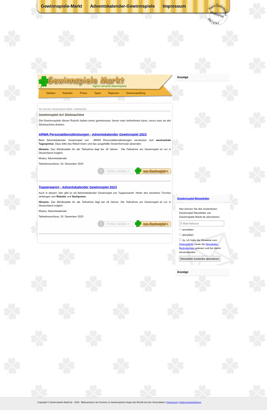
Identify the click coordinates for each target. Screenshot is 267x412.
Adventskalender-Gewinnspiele (122, 6)
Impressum (174, 6)
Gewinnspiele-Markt (61, 6)
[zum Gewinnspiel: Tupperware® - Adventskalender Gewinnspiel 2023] (153, 226)
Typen (97, 93)
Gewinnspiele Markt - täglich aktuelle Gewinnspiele (105, 81)
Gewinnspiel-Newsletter (193, 198)
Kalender (68, 93)
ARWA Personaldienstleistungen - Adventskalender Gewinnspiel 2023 (93, 134)
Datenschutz (186, 244)
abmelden (187, 234)
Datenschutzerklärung (190, 402)
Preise (83, 93)
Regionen (113, 93)
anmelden (187, 229)
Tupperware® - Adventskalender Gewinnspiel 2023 (78, 187)
